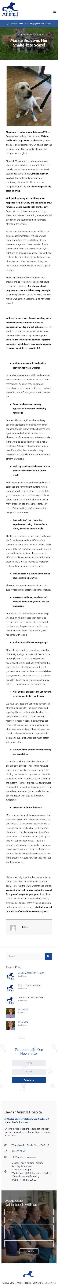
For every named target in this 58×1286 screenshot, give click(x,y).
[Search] (48, 956)
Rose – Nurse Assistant (30, 985)
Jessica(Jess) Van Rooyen (31, 973)
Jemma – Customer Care (30, 997)
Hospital (30, 34)
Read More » (22, 976)
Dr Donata (23, 1009)
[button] (54, 11)
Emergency (19, 34)
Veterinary (39, 34)
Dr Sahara (23, 1022)
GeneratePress (49, 1283)
